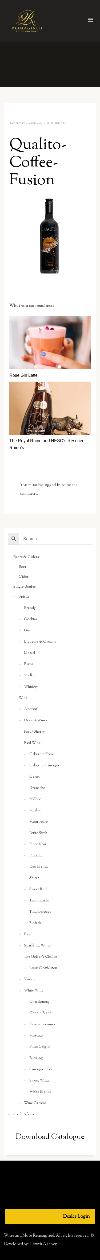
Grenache (37, 788)
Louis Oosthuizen (43, 968)
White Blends (40, 1092)
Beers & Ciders (26, 557)
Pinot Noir (37, 844)
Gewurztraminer (42, 1024)
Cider (24, 577)
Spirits (24, 596)
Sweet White (39, 1080)
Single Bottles (24, 587)
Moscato (36, 1035)
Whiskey (31, 686)
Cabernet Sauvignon (45, 765)
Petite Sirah (38, 833)
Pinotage (36, 855)
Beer (22, 567)
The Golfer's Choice (40, 957)
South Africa (23, 1114)
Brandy (30, 608)
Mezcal (29, 653)
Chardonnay (39, 1002)
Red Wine (32, 743)
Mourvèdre (38, 822)
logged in (52, 485)
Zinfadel (36, 923)
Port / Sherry (34, 732)
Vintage (30, 979)
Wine (23, 698)
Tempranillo (39, 900)
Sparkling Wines (37, 945)
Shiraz (34, 878)
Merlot (35, 810)
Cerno (34, 777)
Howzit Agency (43, 1244)
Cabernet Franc (42, 754)
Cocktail (31, 619)
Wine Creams (35, 1103)
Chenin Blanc (40, 1013)
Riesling (36, 1058)
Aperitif (30, 709)
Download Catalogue (50, 1137)
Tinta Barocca (40, 912)
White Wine (33, 990)
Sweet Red (38, 889)
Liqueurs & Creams (40, 641)
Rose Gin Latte (23, 375)
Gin (27, 630)
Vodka (29, 675)
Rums (28, 664)
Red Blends (38, 867)
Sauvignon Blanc (42, 1069)
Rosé (28, 934)
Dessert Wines (35, 720)
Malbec (35, 799)
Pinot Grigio (39, 1047)
